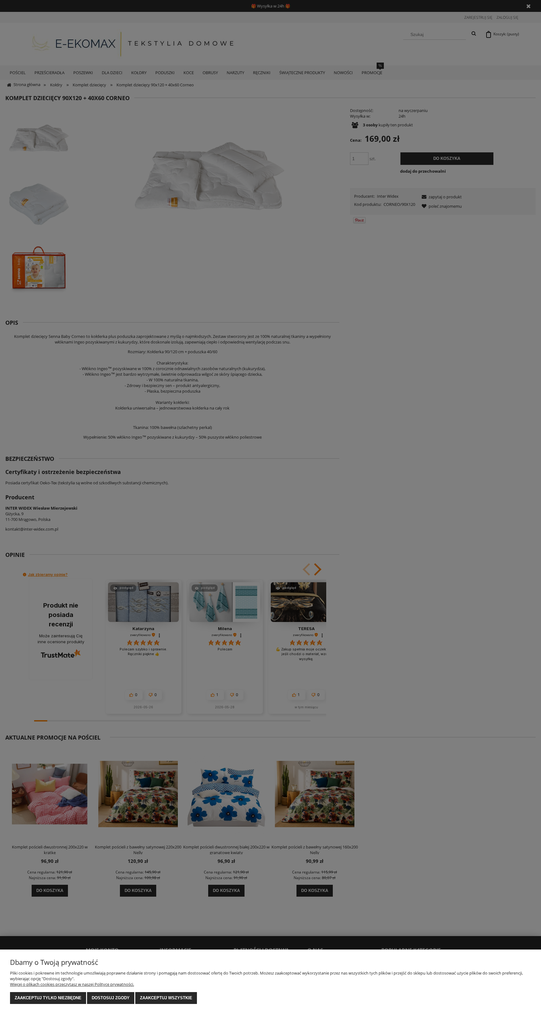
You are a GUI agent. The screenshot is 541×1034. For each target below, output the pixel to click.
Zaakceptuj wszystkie (166, 998)
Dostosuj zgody (111, 998)
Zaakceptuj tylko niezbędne (48, 998)
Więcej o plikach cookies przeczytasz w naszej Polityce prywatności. (72, 984)
